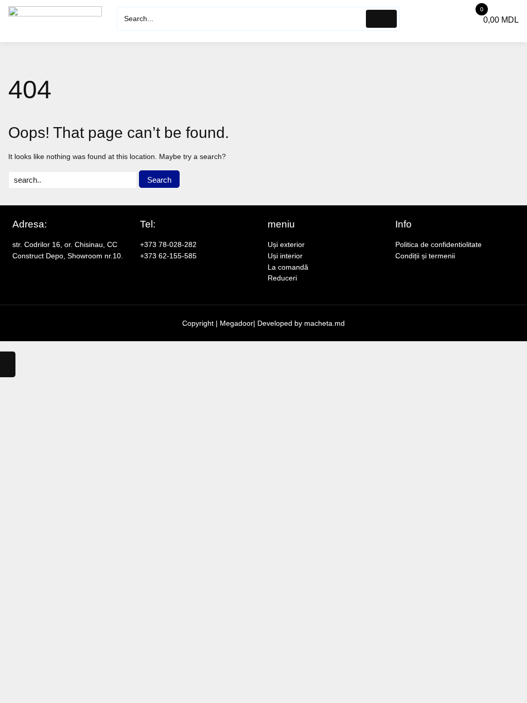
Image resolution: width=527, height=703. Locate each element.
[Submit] (381, 19)
